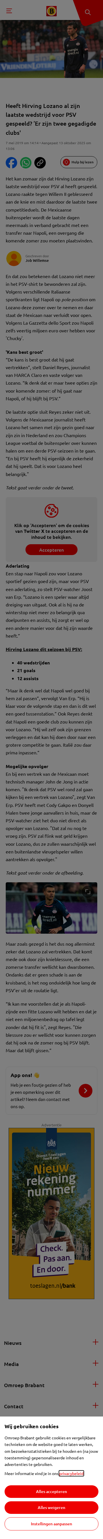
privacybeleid (71, 1473)
